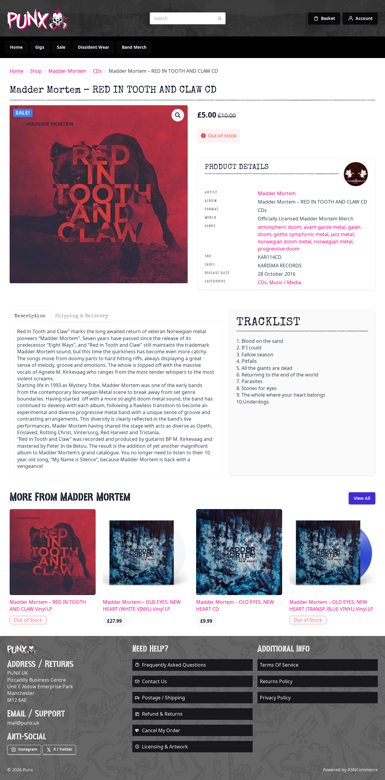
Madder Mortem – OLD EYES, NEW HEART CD (235, 605)
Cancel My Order (161, 730)
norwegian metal (333, 241)
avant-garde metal (325, 227)
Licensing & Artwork (165, 746)
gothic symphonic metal (301, 234)
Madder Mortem (67, 71)
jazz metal (342, 234)
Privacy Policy (275, 697)
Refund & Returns (162, 714)
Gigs (39, 47)
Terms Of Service (279, 665)
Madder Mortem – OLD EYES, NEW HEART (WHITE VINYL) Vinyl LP (142, 605)
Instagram (27, 749)
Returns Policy (276, 681)
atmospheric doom (279, 227)
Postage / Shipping (163, 697)
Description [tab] (29, 316)
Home (16, 47)
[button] (177, 115)
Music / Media (285, 282)
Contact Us (154, 681)
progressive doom (279, 248)
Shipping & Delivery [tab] (81, 316)
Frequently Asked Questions (174, 665)
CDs (97, 71)
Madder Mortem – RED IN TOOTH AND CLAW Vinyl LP (48, 605)
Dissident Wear (93, 47)
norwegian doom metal (284, 241)
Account (364, 18)
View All (362, 498)
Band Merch (134, 47)
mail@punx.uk (23, 723)
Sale (61, 47)
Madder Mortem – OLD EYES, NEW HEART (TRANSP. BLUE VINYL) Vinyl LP (331, 605)
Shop (36, 71)
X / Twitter (63, 749)
